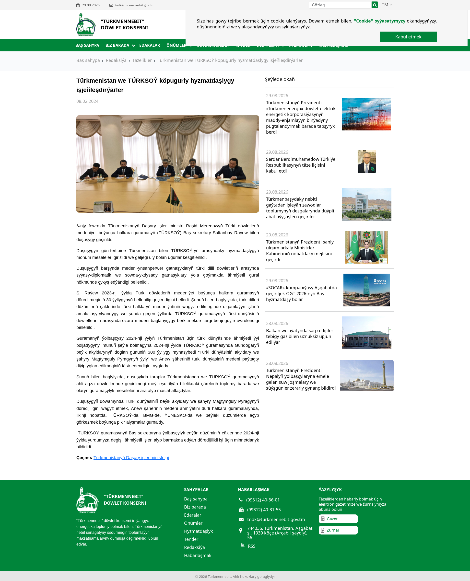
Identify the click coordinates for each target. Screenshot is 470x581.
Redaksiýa (116, 60)
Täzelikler (142, 60)
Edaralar (149, 45)
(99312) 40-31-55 (263, 509)
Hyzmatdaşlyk (198, 531)
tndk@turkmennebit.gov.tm (275, 519)
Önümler (176, 45)
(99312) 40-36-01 (262, 500)
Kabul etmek (408, 37)
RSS (251, 546)
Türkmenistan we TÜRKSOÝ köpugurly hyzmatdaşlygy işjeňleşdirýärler (230, 60)
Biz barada (117, 45)
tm (385, 5)
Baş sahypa (87, 45)
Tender (191, 539)
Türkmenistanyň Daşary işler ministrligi (131, 457)
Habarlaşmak (198, 555)
